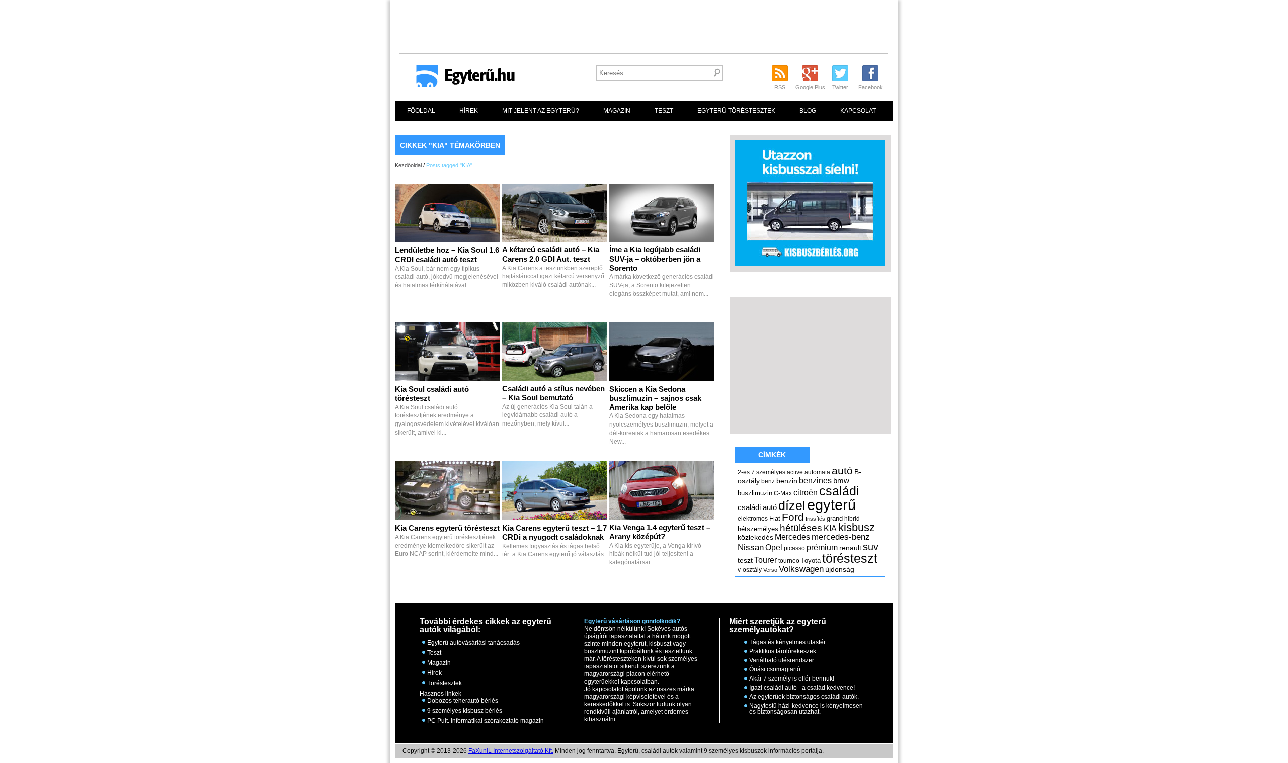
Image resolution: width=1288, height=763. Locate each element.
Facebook (870, 87)
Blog (807, 110)
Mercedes (792, 537)
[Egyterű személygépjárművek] (461, 79)
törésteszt (849, 558)
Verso (770, 570)
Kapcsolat (858, 110)
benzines (815, 480)
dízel (792, 505)
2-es (744, 472)
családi (839, 491)
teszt (745, 560)
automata (817, 472)
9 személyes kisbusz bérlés (464, 710)
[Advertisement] (643, 25)
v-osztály (750, 569)
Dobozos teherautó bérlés (462, 700)
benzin (786, 481)
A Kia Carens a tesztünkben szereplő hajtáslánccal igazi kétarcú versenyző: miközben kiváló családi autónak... (554, 267)
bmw (841, 481)
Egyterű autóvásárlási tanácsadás (473, 642)
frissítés (815, 519)
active (795, 472)
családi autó (757, 507)
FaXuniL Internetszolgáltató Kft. (510, 750)
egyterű (831, 504)
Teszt (664, 110)
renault (850, 548)
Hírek (468, 110)
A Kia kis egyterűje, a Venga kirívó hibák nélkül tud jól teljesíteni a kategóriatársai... (659, 545)
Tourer (765, 560)
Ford (793, 517)
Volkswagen (801, 569)
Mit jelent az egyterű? (540, 110)
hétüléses (801, 528)
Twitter (840, 87)
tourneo (788, 560)
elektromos (753, 518)
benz (768, 481)
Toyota (811, 560)
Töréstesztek (444, 683)
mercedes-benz (841, 537)
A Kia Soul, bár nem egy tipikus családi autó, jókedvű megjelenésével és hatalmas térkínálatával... (447, 268)
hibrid (852, 518)
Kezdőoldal (408, 165)
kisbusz (856, 527)
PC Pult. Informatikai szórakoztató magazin (485, 720)
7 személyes (768, 472)
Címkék (772, 455)
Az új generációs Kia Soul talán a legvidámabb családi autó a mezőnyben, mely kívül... (553, 406)
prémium (822, 547)
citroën (805, 492)
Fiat (774, 518)
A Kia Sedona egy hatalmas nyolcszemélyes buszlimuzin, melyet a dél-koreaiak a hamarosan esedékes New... (661, 415)
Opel (773, 547)
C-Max (783, 493)
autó (842, 470)
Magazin (616, 110)
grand (835, 518)
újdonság (839, 569)
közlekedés (755, 537)
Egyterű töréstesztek (736, 110)
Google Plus (810, 87)
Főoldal (421, 110)
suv (870, 546)
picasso (794, 548)
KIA (830, 528)
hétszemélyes (758, 529)
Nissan (751, 547)
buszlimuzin (755, 493)
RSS (779, 87)
